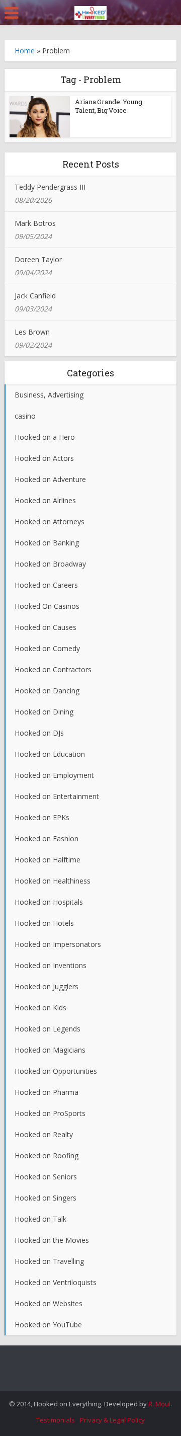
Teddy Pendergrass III (50, 187)
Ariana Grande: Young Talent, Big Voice (108, 106)
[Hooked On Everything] (90, 11)
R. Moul (159, 1403)
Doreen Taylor (38, 259)
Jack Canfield (35, 295)
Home (25, 50)
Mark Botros (35, 223)
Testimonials (55, 1419)
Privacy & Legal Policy (112, 1419)
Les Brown (32, 332)
